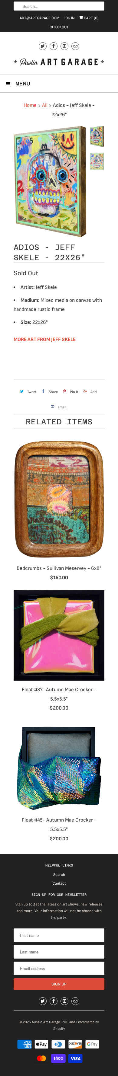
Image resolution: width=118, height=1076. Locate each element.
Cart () (91, 18)
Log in (69, 18)
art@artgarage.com (39, 18)
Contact (59, 883)
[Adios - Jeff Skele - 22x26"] (50, 181)
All (45, 105)
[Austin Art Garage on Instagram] (64, 46)
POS (65, 1022)
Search (59, 874)
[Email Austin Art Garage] (75, 46)
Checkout (59, 27)
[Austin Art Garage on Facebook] (53, 46)
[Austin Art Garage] (59, 62)
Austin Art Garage (46, 1022)
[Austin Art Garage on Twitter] (43, 46)
